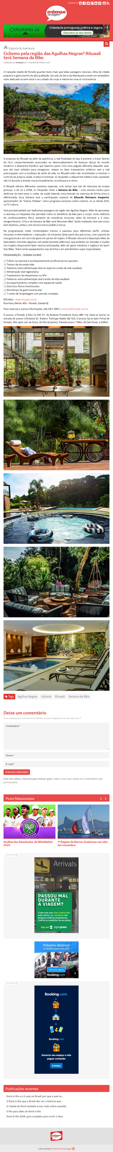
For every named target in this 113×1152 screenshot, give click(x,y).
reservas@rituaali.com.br (74, 309)
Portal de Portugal (61, 1148)
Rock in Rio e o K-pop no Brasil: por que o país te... (34, 1096)
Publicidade (10, 855)
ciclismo (46, 696)
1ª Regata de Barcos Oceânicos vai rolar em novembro (83, 843)
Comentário (13, 726)
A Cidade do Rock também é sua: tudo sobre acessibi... (37, 1106)
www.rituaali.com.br (26, 299)
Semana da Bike (79, 696)
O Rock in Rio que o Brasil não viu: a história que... (34, 1101)
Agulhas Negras (28, 696)
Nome (10, 755)
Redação (20, 62)
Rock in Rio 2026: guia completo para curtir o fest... (35, 1116)
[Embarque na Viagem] (56, 19)
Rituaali (60, 696)
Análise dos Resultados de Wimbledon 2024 (28, 843)
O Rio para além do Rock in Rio (23, 1111)
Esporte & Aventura (22, 48)
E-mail (10, 764)
